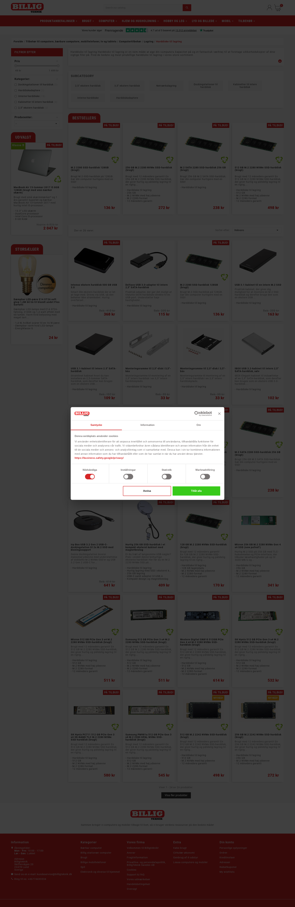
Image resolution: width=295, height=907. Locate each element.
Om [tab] (198, 424)
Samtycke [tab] (96, 424)
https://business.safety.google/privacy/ (99, 457)
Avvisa (147, 490)
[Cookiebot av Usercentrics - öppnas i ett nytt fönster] (197, 413)
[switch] (128, 476)
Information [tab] (147, 424)
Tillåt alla (196, 490)
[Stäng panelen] (219, 414)
